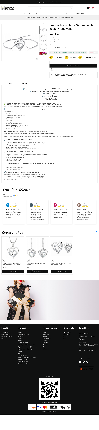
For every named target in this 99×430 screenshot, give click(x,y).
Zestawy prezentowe (70, 14)
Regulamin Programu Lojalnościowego (28, 347)
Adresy (65, 336)
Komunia (61, 14)
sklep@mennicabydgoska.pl (85, 358)
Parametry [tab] (25, 83)
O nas (19, 338)
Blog (2, 338)
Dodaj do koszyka (75, 65)
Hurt (86, 14)
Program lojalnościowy (24, 364)
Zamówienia (66, 334)
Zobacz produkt (13, 271)
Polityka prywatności (23, 334)
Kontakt (20, 351)
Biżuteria (14, 14)
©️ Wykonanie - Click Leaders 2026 (49, 411)
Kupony (65, 338)
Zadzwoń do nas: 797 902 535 (85, 355)
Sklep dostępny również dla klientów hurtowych (49, 2)
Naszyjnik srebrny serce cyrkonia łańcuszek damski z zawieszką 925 (12, 264)
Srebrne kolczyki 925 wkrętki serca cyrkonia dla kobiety (61, 264)
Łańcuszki (45, 349)
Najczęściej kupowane (7, 336)
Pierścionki (45, 345)
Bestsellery (49, 14)
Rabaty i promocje (22, 359)
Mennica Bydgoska (30, 17)
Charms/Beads (47, 338)
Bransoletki (44, 17)
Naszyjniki (45, 342)
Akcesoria (19, 14)
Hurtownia (45, 332)
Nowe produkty (5, 334)
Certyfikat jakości (22, 355)
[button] (93, 8)
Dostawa (20, 332)
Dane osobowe (67, 332)
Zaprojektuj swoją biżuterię (25, 349)
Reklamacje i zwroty (23, 342)
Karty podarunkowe (23, 361)
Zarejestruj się (58, 74)
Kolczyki (45, 340)
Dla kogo (26, 14)
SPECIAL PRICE (80, 14)
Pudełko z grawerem (40, 14)
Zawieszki (45, 347)
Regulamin (20, 336)
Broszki (45, 336)
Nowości (55, 14)
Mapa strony (21, 353)
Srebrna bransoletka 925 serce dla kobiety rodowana (61, 17)
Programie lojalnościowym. (80, 74)
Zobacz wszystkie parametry (57, 47)
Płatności (20, 340)
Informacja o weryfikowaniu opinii (26, 345)
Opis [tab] (10, 83)
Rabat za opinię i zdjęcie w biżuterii (27, 357)
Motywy (31, 14)
